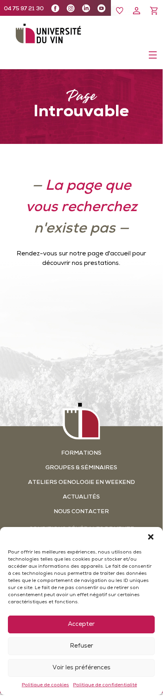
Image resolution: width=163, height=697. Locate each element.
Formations (81, 453)
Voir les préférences (81, 668)
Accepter (81, 624)
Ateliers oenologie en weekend (81, 482)
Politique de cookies (45, 685)
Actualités (81, 497)
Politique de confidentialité (105, 685)
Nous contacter (81, 512)
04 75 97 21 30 (24, 9)
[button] (151, 537)
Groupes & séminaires (81, 468)
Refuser (81, 646)
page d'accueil (109, 254)
